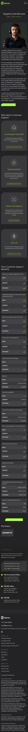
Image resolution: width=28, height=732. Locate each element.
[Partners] (7, 533)
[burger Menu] (25, 3)
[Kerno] (5, 3)
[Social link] (2, 632)
